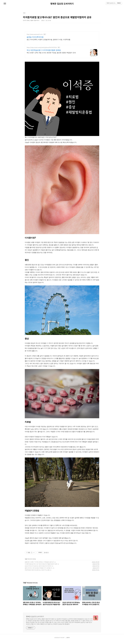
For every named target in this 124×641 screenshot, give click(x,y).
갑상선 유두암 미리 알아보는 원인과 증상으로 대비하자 (38, 566)
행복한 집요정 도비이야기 (62, 4)
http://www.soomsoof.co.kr (35, 34)
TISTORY (62, 637)
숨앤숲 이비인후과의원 (35, 37)
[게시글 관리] (34, 552)
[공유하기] (32, 552)
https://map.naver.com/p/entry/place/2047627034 (42, 47)
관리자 (68, 637)
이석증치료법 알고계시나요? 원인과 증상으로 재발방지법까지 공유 (41, 564)
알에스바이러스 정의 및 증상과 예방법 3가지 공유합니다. (38, 568)
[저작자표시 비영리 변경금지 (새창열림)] (46, 552)
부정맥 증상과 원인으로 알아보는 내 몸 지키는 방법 (37, 570)
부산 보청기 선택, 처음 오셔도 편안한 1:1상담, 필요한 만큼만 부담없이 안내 (51, 53)
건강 (26, 559)
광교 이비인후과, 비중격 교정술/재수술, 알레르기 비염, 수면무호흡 (48, 39)
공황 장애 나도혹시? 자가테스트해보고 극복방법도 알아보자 (39, 562)
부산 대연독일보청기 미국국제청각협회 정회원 (44, 50)
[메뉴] (5, 3)
